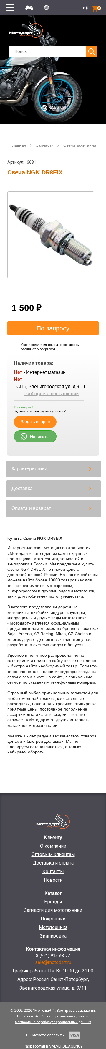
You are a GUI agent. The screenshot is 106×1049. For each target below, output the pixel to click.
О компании (53, 846)
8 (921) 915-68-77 (53, 956)
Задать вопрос (35, 421)
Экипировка (53, 936)
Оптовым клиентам (53, 854)
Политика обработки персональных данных (53, 1016)
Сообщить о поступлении (51, 393)
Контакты (53, 871)
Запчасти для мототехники (53, 910)
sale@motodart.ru (53, 962)
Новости (53, 880)
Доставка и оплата (53, 863)
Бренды (53, 901)
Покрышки (53, 919)
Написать (39, 436)
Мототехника (53, 927)
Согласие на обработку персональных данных (53, 1022)
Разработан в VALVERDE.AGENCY (53, 1046)
